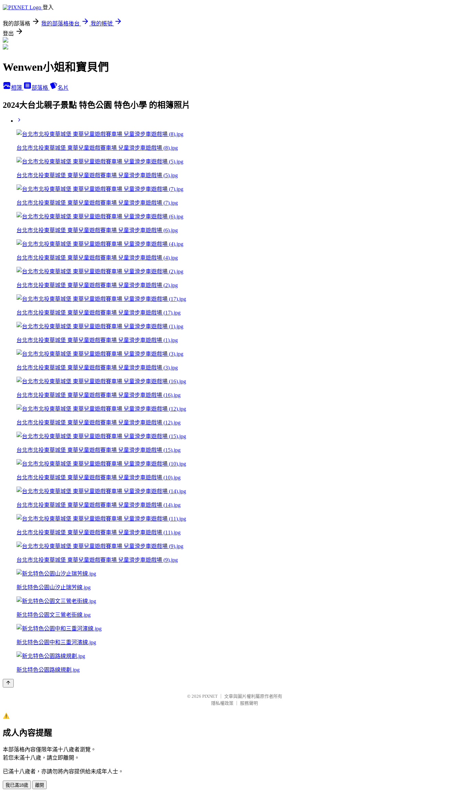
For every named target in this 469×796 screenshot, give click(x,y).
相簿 (17, 88)
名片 (63, 88)
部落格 (40, 88)
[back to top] (8, 683)
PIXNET (210, 696)
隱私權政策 (222, 703)
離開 (39, 785)
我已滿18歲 (16, 785)
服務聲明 (249, 703)
